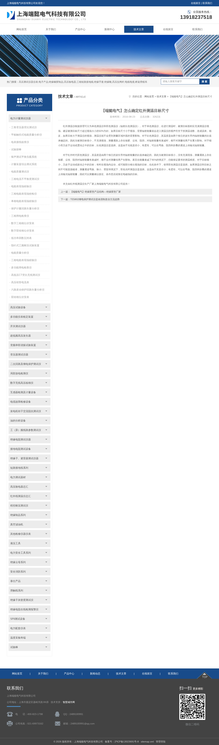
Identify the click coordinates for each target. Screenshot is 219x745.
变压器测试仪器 (19, 354)
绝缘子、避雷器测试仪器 (24, 458)
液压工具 (15, 543)
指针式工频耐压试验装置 (25, 245)
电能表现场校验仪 (21, 186)
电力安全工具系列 (20, 552)
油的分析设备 (18, 420)
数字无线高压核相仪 (21, 382)
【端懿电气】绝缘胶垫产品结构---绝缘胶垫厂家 (95, 191)
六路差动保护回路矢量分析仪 (27, 289)
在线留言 (196, 3)
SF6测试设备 (17, 618)
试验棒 (14, 647)
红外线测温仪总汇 (20, 496)
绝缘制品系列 (18, 514)
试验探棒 (16, 149)
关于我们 (51, 29)
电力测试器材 (18, 477)
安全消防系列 (18, 571)
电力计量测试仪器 (20, 118)
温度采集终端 (18, 637)
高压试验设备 (18, 307)
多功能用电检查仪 (21, 267)
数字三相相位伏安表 (22, 223)
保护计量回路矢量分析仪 (25, 208)
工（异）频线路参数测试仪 (25, 430)
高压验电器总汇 (19, 486)
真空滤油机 (16, 524)
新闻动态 (95, 673)
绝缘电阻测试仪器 (20, 439)
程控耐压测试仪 (19, 505)
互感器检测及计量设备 (23, 392)
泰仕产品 (15, 581)
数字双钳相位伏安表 (22, 230)
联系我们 (207, 3)
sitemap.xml (147, 741)
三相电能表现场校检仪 (24, 193)
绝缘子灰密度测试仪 (21, 599)
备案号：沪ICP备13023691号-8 (122, 741)
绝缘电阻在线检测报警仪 (24, 609)
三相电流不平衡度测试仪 (25, 178)
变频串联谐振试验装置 (23, 345)
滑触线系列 (16, 590)
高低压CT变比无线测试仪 (25, 274)
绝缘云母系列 (18, 562)
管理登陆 (160, 741)
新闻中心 (109, 29)
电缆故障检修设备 (20, 401)
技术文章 (139, 29)
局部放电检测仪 (19, 373)
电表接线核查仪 (20, 142)
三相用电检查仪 (20, 215)
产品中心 (80, 29)
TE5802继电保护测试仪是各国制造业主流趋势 (95, 199)
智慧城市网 (69, 702)
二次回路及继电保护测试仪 (25, 363)
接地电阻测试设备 (20, 448)
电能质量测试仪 (20, 171)
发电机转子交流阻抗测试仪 (25, 411)
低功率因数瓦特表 (21, 237)
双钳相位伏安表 (20, 297)
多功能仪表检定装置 (21, 316)
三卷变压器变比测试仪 (24, 127)
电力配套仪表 (18, 628)
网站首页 (21, 29)
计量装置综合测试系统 (24, 164)
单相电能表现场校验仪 (24, 201)
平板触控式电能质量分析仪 (26, 134)
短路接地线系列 (19, 467)
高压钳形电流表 (20, 282)
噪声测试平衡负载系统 (24, 156)
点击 (46, 118)
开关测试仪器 (18, 326)
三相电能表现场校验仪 (24, 260)
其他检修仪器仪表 (20, 533)
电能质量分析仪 (20, 252)
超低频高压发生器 (20, 335)
